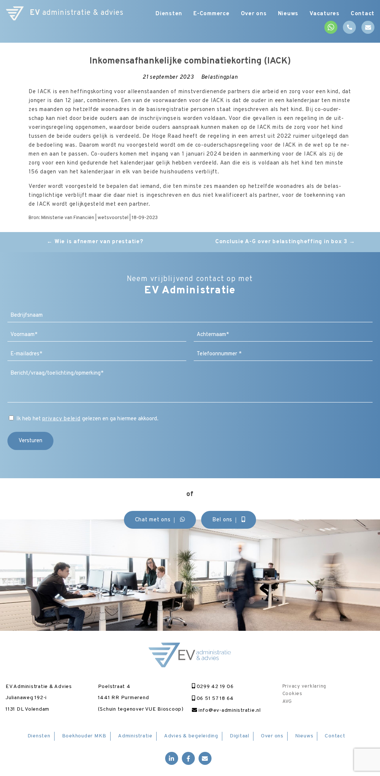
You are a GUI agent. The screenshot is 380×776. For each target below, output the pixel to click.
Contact (362, 14)
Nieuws (288, 14)
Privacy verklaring (304, 686)
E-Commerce (211, 14)
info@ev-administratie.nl (229, 710)
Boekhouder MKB (84, 736)
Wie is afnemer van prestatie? (95, 241)
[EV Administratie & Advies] (15, 13)
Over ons (254, 14)
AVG (287, 702)
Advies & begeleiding (191, 736)
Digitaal (239, 736)
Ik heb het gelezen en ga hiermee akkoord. (87, 419)
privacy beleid (61, 419)
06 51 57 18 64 (214, 698)
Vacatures (324, 14)
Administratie (135, 736)
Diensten (168, 14)
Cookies (292, 694)
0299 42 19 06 (214, 687)
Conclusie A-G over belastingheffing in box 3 (285, 241)
